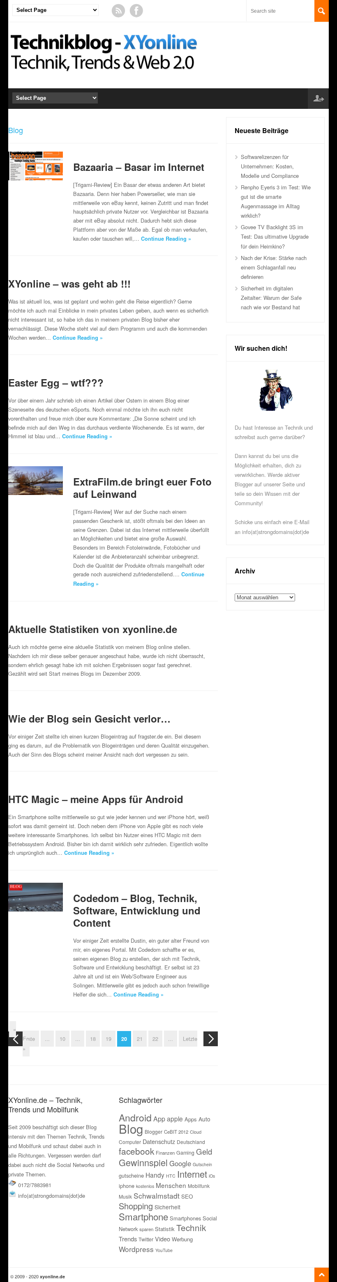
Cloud (195, 1131)
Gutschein (202, 1164)
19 (108, 1039)
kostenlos (145, 1186)
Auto (204, 1119)
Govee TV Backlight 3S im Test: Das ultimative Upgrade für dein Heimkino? (275, 236)
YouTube (164, 1250)
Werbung (182, 1239)
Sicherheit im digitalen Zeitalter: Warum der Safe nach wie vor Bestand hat (271, 297)
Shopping (136, 1206)
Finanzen (165, 1152)
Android (135, 1117)
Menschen (171, 1185)
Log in (318, 98)
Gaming (185, 1152)
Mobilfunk (199, 1185)
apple (175, 1118)
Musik (125, 1196)
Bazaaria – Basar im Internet (138, 167)
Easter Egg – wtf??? (56, 382)
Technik (191, 1227)
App (159, 1118)
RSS (118, 11)
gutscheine (131, 1175)
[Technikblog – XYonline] (105, 75)
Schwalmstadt (157, 1195)
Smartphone (143, 1216)
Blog (131, 1128)
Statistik (165, 1229)
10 (62, 1039)
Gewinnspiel (143, 1162)
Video (162, 1238)
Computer (130, 1141)
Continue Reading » (166, 238)
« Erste (24, 1034)
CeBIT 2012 (176, 1131)
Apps (191, 1119)
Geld (204, 1151)
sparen (146, 1229)
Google (180, 1163)
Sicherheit (167, 1207)
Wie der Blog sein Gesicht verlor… (89, 718)
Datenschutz (159, 1141)
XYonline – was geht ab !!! (69, 283)
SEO (187, 1196)
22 (155, 1039)
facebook (136, 1151)
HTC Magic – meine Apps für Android (95, 799)
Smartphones (185, 1218)
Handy (154, 1174)
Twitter (145, 1239)
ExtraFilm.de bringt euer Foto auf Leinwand (142, 487)
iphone (126, 1186)
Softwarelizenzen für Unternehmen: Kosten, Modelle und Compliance (270, 166)
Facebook (136, 11)
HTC (170, 1176)
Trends (128, 1238)
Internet (192, 1173)
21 (140, 1039)
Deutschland (191, 1141)
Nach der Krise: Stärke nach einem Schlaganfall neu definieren (274, 267)
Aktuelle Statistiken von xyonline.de (92, 629)
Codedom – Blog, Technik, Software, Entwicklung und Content (137, 910)
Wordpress (136, 1249)
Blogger (153, 1131)
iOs (212, 1176)
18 (93, 1039)
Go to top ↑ (321, 1275)
